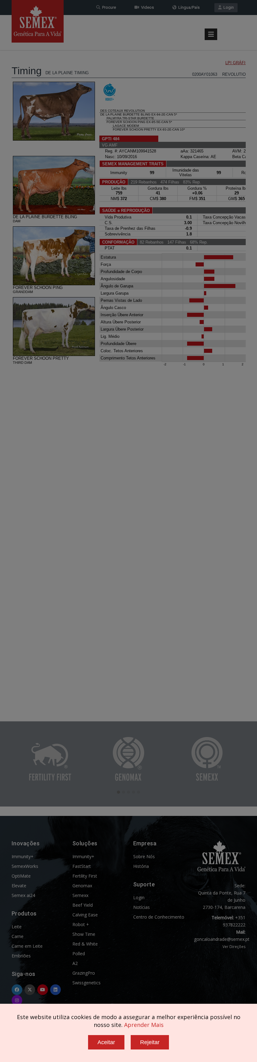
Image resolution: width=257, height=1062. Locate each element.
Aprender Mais (144, 1024)
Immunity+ (23, 856)
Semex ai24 (23, 895)
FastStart (81, 866)
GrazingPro (83, 973)
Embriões (21, 956)
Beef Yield (82, 905)
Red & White (85, 944)
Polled (78, 953)
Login (228, 7)
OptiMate (21, 876)
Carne (18, 936)
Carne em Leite (27, 946)
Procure (108, 7)
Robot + (80, 924)
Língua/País (188, 7)
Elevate (19, 886)
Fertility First (84, 876)
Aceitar (106, 1042)
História (141, 866)
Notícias (141, 907)
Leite (17, 927)
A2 (75, 963)
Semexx (80, 895)
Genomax (82, 886)
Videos (146, 7)
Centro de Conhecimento (158, 917)
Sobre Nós (144, 856)
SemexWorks (25, 866)
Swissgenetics (86, 983)
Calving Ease (85, 915)
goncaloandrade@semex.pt (221, 939)
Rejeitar (150, 1042)
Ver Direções (234, 946)
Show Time (83, 934)
